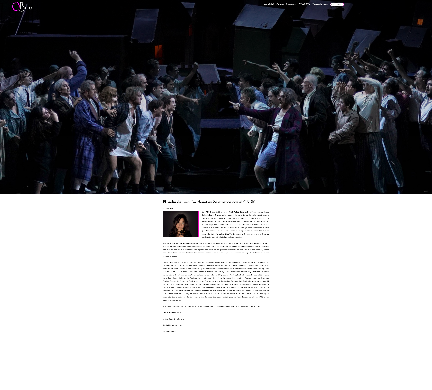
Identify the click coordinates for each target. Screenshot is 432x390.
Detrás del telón (320, 4)
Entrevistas (291, 4)
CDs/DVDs (304, 4)
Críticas (280, 4)
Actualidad (268, 4)
